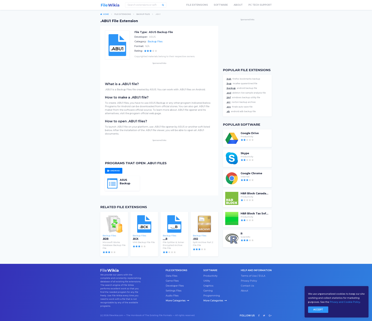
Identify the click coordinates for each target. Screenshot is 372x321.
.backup (231, 88)
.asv (228, 106)
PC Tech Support (260, 4)
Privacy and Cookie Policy (345, 302)
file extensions (197, 4)
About (238, 4)
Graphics (208, 285)
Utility (206, 280)
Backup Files (143, 14)
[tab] (113, 171)
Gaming (208, 290)
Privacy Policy (249, 280)
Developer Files (175, 285)
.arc (228, 102)
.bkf (228, 97)
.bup (228, 83)
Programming (211, 295)
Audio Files (172, 295)
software (221, 4)
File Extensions (122, 14)
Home (106, 14)
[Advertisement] (159, 71)
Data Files (171, 275)
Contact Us (247, 285)
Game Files (172, 280)
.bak (228, 79)
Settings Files (173, 290)
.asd (228, 92)
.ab (228, 111)
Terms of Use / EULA (253, 275)
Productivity (210, 275)
